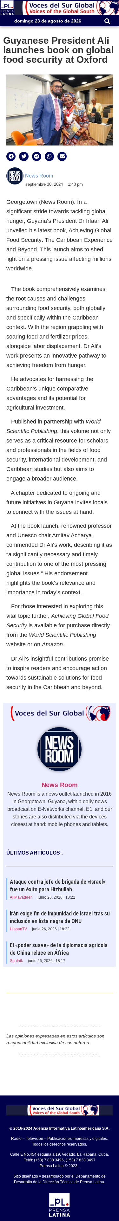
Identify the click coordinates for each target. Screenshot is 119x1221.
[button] (107, 21)
